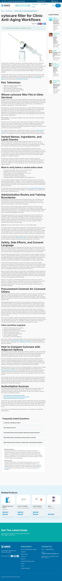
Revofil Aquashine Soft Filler (8, 370)
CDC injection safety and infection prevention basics (16, 397)
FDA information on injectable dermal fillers (14, 395)
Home (2, 11)
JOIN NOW (3, 1)
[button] (23, 423)
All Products (34, 4)
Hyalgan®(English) (37, 506)
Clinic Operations (55, 18)
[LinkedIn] (45, 24)
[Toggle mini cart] (53, 5)
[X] (43, 24)
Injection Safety (55, 35)
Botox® (50, 506)
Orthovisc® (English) (23, 506)
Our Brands (43, 4)
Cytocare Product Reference (36, 188)
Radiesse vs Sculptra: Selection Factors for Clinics (55, 70)
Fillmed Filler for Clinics (20, 237)
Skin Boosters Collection (22, 79)
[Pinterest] (41, 24)
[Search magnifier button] (29, 5)
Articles (33, 6)
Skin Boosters (9, 11)
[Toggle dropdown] (38, 4)
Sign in (58, 5)
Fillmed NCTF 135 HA (26, 342)
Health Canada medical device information (14, 398)
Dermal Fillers (56, 33)
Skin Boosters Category (18, 340)
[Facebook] (39, 24)
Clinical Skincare (55, 51)
